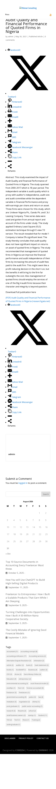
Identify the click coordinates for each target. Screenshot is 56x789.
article (10, 665)
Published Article (36, 36)
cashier (43, 670)
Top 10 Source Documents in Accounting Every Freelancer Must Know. (25, 565)
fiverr (21, 688)
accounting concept (29, 651)
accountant (12, 651)
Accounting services (37, 656)
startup (32, 715)
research (11, 711)
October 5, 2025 (15, 572)
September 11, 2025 (17, 587)
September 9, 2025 (17, 605)
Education (11, 679)
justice (32, 697)
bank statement (41, 665)
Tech (17, 720)
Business (32, 670)
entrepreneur (25, 679)
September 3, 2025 (17, 623)
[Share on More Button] (10, 122)
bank (29, 665)
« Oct (8, 553)
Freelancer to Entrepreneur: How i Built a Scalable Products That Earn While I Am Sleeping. (28, 598)
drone (18, 674)
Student (42, 715)
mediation (11, 702)
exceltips (11, 688)
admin (10, 36)
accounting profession (16, 656)
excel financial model (39, 683)
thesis (26, 720)
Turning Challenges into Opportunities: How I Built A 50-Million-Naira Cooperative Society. (28, 615)
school (32, 711)
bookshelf (21, 670)
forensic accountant (35, 688)
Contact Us (43, 738)
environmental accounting (17, 683)
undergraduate (13, 724)
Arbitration (39, 661)
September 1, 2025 (17, 637)
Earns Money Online (32, 674)
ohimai (36, 702)
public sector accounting (32, 706)
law (40, 697)
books (10, 670)
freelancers (24, 692)
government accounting (16, 697)
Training (36, 720)
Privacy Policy (26, 738)
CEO (9, 674)
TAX (9, 720)
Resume (22, 711)
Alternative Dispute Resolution (19, 661)
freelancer (11, 692)
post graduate (13, 706)
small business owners (16, 715)
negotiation (24, 702)
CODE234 (19, 750)
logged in (22, 483)
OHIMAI (42, 750)
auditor (20, 665)
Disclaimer (10, 738)
